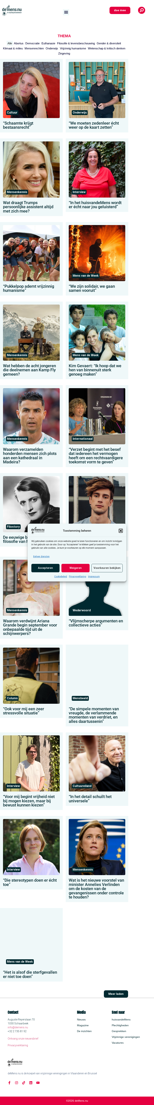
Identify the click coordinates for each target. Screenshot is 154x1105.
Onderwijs (52, 48)
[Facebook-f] (9, 1082)
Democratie (32, 43)
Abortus (18, 43)
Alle (10, 43)
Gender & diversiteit (109, 43)
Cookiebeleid (60, 576)
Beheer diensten (41, 556)
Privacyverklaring (77, 576)
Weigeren (75, 568)
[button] (121, 531)
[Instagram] (16, 1082)
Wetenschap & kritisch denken (106, 48)
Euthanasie (48, 43)
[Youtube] (38, 1082)
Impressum (94, 576)
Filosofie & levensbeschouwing (76, 43)
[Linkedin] (30, 1082)
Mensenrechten (34, 48)
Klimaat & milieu (13, 48)
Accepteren (45, 568)
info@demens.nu (18, 1027)
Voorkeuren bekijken (107, 568)
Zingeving (64, 53)
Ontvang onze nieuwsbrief (23, 1038)
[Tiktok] (23, 1082)
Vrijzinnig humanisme (73, 48)
